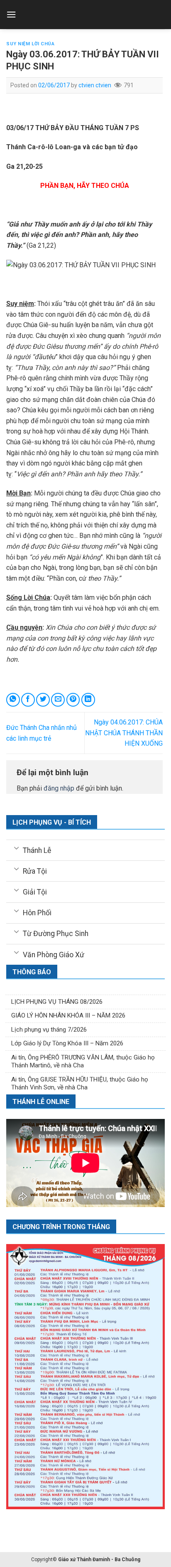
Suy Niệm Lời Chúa (30, 44)
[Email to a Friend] (58, 700)
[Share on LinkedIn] (88, 700)
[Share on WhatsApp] (13, 700)
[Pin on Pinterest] (73, 700)
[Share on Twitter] (43, 700)
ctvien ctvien (94, 85)
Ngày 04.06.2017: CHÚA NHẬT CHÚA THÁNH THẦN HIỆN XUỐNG (124, 732)
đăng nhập (59, 788)
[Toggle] (16, 847)
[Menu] (11, 14)
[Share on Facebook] (28, 700)
